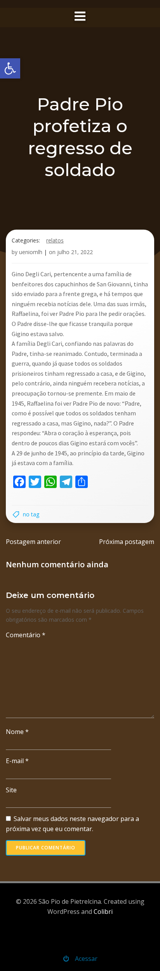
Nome (17, 731)
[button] (10, 68)
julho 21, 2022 (75, 252)
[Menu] (80, 16)
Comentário (25, 635)
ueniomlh (30, 252)
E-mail (17, 761)
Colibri (103, 911)
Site (11, 790)
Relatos (55, 240)
